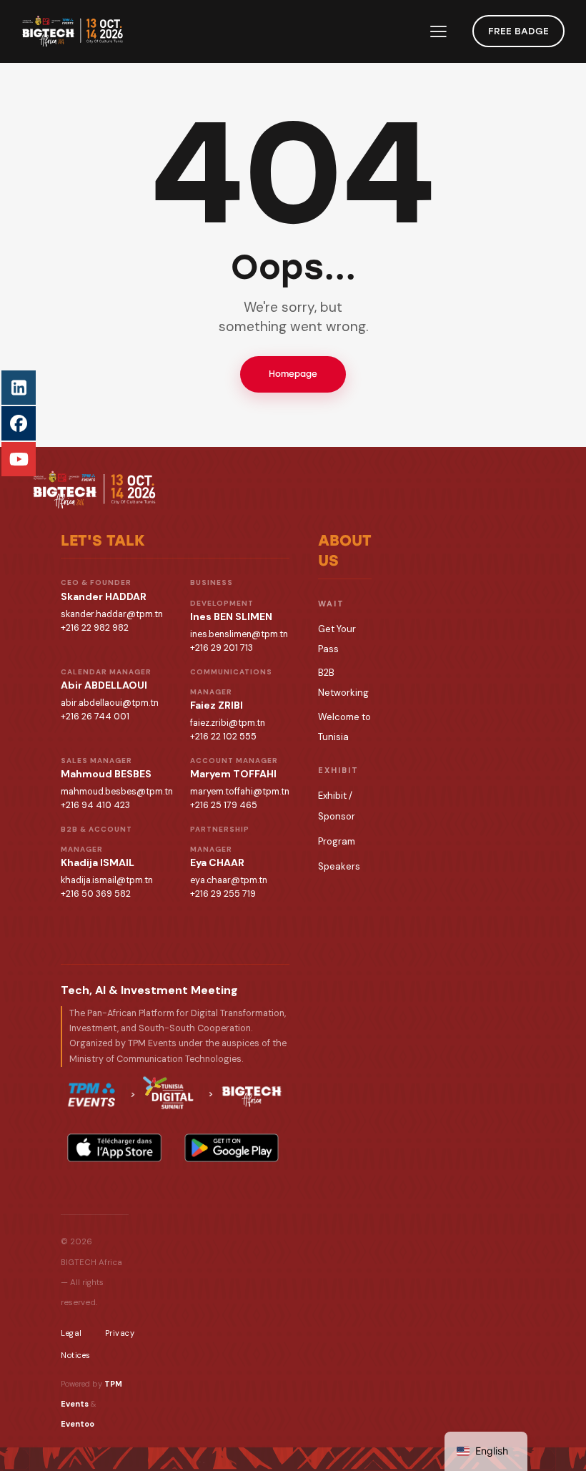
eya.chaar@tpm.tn (228, 880)
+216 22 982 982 (95, 628)
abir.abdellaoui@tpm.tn (110, 703)
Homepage (293, 374)
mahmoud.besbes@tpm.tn (117, 791)
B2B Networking (343, 682)
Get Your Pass (337, 639)
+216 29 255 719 (223, 894)
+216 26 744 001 (95, 716)
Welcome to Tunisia (344, 727)
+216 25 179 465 (223, 805)
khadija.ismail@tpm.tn (107, 880)
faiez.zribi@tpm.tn (227, 723)
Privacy (120, 1333)
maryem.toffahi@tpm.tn (239, 791)
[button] (438, 31)
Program (336, 841)
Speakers (339, 866)
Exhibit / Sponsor (336, 805)
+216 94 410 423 (95, 805)
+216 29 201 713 (221, 648)
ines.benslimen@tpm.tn (239, 634)
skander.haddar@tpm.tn (112, 614)
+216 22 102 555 (223, 736)
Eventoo (77, 1424)
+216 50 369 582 (96, 894)
